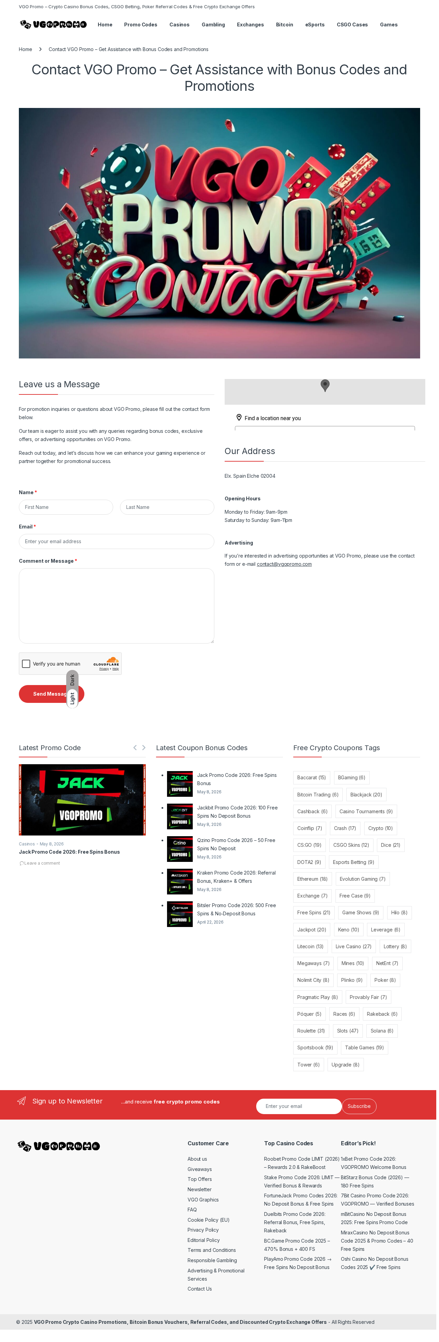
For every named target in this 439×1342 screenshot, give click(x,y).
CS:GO (309, 845)
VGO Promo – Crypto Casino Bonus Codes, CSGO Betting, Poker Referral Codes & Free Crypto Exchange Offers (137, 6)
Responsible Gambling (212, 1260)
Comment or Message (48, 561)
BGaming (352, 777)
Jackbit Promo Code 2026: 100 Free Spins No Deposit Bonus (237, 812)
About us (197, 1159)
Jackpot (311, 929)
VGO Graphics (203, 1200)
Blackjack (366, 794)
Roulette (311, 1031)
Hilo (399, 912)
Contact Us (200, 1289)
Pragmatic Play (317, 997)
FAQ (192, 1209)
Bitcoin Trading (318, 794)
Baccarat (311, 777)
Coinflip (309, 828)
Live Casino (354, 946)
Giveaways (200, 1169)
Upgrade (345, 1065)
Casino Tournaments (366, 811)
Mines (353, 963)
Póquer (309, 1014)
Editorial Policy (204, 1240)
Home (105, 24)
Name (28, 492)
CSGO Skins (351, 845)
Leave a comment (42, 863)
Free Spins (314, 912)
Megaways (313, 963)
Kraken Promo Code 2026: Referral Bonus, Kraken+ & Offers (236, 877)
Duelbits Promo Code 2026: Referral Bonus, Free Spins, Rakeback (294, 1222)
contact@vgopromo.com (284, 564)
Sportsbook (315, 1047)
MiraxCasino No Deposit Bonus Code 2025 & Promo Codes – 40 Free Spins (377, 1241)
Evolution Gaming (363, 879)
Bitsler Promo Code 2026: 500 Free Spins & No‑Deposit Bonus (236, 909)
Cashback (312, 811)
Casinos (179, 24)
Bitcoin (284, 24)
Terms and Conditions (212, 1250)
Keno (348, 929)
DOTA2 (309, 862)
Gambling (213, 24)
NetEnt (387, 963)
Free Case (355, 896)
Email (27, 526)
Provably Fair (368, 997)
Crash (345, 828)
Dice (391, 845)
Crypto (380, 828)
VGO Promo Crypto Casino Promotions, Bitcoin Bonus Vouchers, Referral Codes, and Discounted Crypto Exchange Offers (180, 1322)
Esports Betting (353, 862)
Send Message (51, 694)
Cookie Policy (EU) (208, 1220)
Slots (348, 1031)
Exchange (312, 896)
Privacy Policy (203, 1230)
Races (344, 1014)
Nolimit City (313, 980)
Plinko (352, 980)
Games (389, 24)
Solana (382, 1031)
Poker (385, 980)
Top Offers (200, 1179)
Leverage (386, 929)
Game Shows (360, 912)
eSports (315, 24)
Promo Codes (140, 24)
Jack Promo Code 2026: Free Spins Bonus (69, 852)
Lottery (395, 946)
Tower (308, 1065)
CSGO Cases (352, 24)
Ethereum (312, 879)
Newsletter (200, 1189)
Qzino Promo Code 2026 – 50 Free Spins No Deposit (236, 844)
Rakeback (382, 1014)
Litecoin (310, 946)
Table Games (364, 1047)
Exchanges (250, 24)
